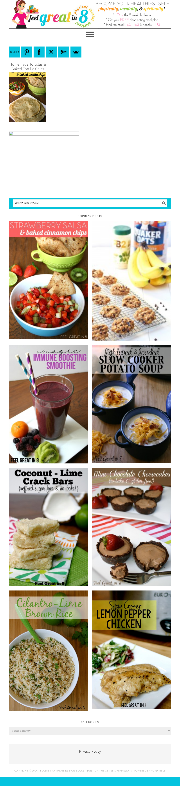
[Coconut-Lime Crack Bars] (48, 527)
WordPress (158, 770)
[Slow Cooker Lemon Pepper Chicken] (131, 649)
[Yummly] (63, 52)
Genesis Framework (118, 770)
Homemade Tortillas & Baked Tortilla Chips (27, 67)
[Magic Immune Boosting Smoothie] (48, 404)
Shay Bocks (76, 770)
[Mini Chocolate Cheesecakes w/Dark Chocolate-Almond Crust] (131, 527)
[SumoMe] (75, 52)
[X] (51, 52)
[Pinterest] (26, 52)
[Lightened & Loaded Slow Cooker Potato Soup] (131, 404)
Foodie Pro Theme (52, 770)
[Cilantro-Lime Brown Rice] (48, 650)
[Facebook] (39, 52)
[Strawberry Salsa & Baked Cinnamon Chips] (48, 280)
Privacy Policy (90, 751)
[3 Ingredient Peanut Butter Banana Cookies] (131, 281)
